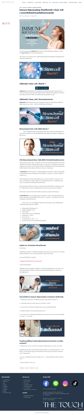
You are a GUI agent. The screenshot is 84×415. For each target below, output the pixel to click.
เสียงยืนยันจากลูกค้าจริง (29, 395)
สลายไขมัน (5, 389)
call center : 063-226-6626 (48, 399)
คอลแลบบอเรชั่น (27, 397)
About (80, 2)
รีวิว (50, 2)
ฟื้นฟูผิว (22, 368)
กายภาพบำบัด (38, 2)
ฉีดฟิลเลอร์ (5, 386)
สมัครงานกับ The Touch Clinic (30, 389)
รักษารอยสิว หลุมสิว (7, 392)
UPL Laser (26, 383)
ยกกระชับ (5, 388)
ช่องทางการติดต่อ (63, 2)
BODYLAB (45, 2)
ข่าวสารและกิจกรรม (73, 2)
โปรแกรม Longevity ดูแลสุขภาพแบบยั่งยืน (32, 7)
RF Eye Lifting (27, 381)
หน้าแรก (24, 2)
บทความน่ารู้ (55, 2)
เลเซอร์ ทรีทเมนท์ (6, 380)
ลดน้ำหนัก (5, 381)
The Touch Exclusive (25, 16)
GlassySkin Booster (28, 386)
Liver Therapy (27, 388)
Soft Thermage (27, 380)
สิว (37, 368)
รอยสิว (27, 368)
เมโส (4, 383)
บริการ (21, 7)
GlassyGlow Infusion (28, 384)
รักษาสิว (32, 368)
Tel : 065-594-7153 (47, 395)
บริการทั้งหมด (30, 2)
